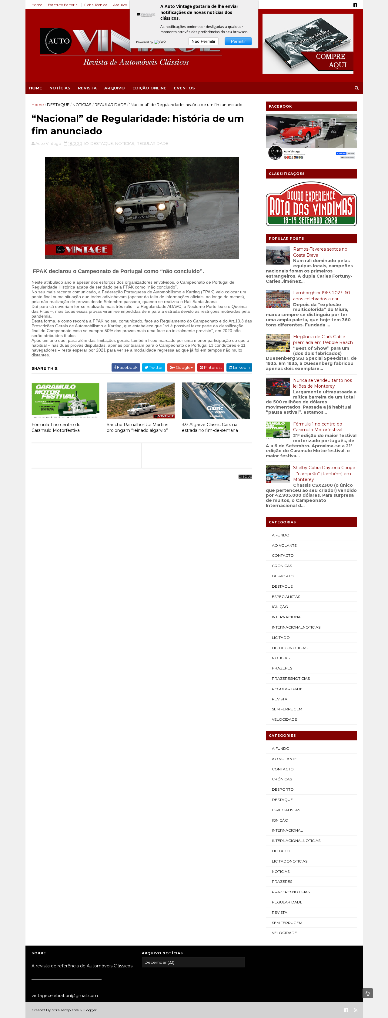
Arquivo (120, 4)
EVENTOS (184, 87)
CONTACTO (283, 555)
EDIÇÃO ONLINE (149, 87)
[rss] (355, 1010)
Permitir (238, 41)
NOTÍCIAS (59, 87)
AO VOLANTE (284, 545)
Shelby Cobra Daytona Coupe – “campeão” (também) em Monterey (324, 473)
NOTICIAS (82, 104)
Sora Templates (65, 1010)
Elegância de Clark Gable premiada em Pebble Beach (323, 339)
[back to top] (368, 993)
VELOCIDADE (284, 719)
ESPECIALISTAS (286, 596)
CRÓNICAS (282, 565)
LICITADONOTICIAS (289, 648)
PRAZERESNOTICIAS (291, 678)
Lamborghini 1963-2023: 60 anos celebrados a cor (321, 296)
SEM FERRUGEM (287, 709)
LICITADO (281, 637)
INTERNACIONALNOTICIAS (296, 627)
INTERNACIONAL (287, 617)
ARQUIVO (114, 87)
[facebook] (355, 5)
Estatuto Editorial (63, 4)
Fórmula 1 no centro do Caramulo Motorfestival (56, 427)
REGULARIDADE (110, 104)
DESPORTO (283, 576)
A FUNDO (280, 535)
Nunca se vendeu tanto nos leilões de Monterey (322, 383)
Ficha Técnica (95, 4)
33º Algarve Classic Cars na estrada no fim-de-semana (210, 427)
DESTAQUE (58, 104)
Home (37, 4)
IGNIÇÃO (280, 606)
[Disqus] (142, 552)
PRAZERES (282, 668)
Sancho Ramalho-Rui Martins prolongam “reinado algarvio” (137, 427)
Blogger (90, 1010)
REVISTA (87, 87)
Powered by (145, 42)
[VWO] (160, 42)
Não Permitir (204, 41)
